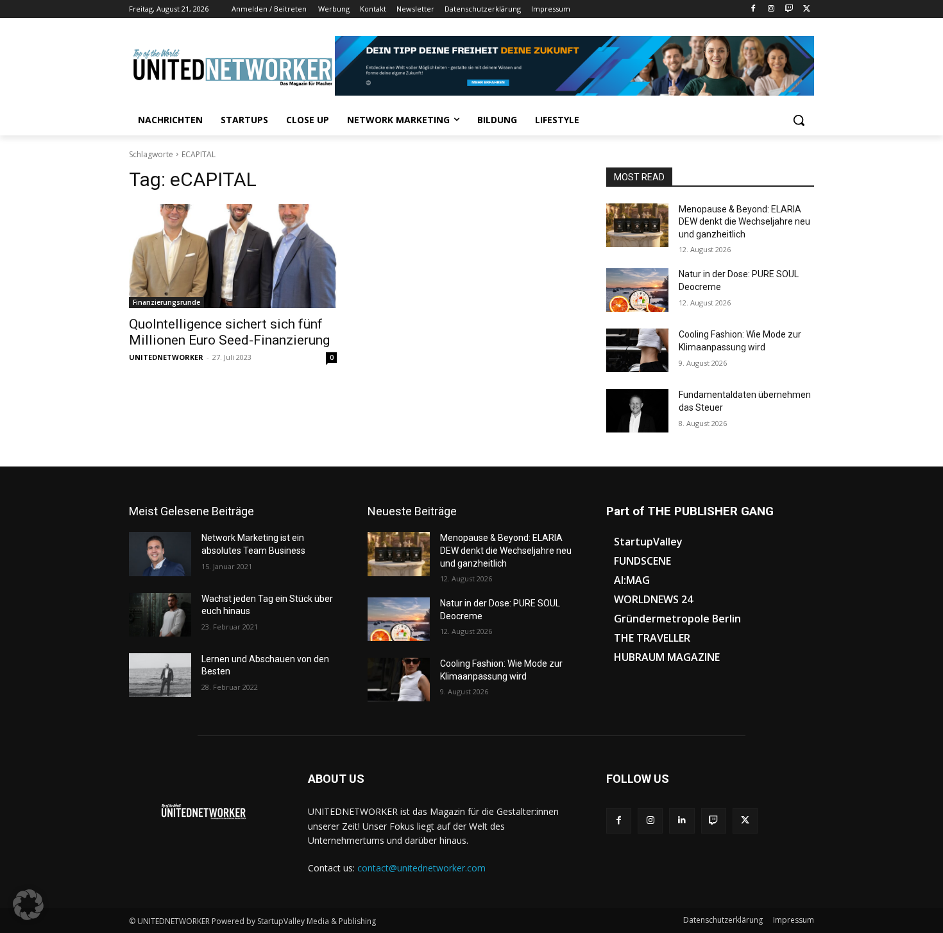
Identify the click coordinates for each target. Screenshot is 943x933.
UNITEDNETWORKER (166, 357)
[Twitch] (788, 9)
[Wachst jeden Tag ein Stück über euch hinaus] (160, 615)
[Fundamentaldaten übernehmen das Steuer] (637, 410)
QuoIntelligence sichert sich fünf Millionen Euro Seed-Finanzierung (229, 332)
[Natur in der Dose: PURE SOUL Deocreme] (637, 290)
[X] (806, 9)
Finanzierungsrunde (166, 302)
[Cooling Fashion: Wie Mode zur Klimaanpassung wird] (637, 350)
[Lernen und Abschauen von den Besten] (160, 675)
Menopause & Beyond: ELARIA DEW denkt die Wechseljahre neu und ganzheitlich (744, 221)
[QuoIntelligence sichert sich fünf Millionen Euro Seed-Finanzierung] (233, 256)
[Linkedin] (681, 820)
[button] (798, 120)
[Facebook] (753, 9)
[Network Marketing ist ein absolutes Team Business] (160, 554)
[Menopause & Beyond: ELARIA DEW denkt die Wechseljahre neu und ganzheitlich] (637, 225)
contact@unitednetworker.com (421, 868)
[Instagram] (771, 9)
